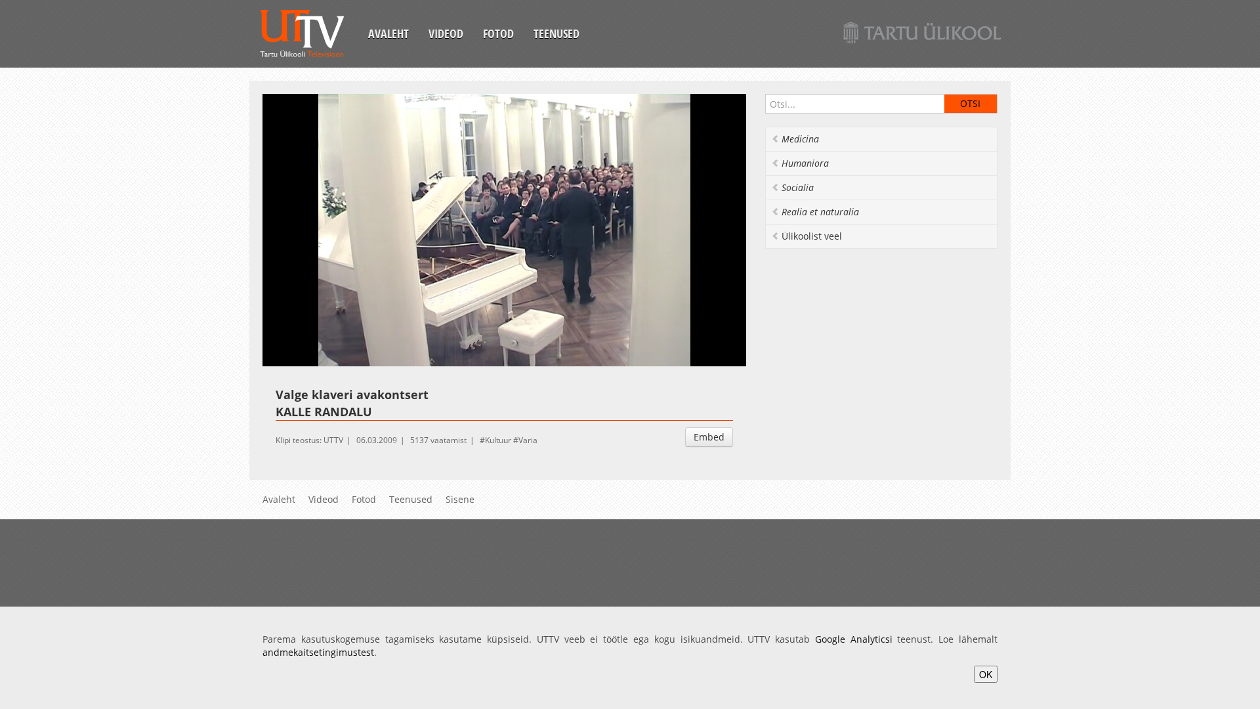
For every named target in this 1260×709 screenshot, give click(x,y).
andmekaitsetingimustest (318, 652)
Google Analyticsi (853, 639)
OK (985, 674)
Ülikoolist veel (812, 236)
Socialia (798, 187)
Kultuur (498, 440)
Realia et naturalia (820, 211)
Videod (446, 33)
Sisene (460, 499)
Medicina (800, 139)
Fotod (498, 33)
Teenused (556, 33)
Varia (527, 440)
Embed (709, 437)
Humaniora (805, 163)
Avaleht (388, 33)
